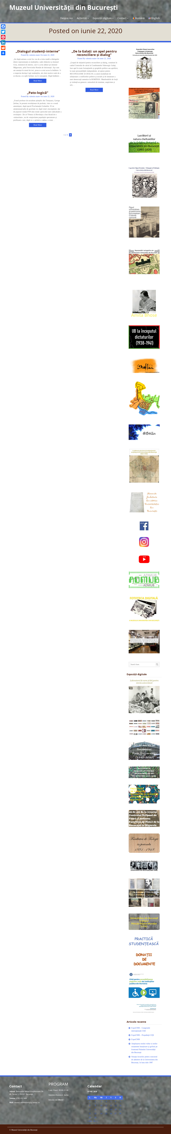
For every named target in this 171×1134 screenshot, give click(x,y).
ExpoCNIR (135, 1039)
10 (101, 1106)
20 (115, 1110)
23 (95, 1114)
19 (111, 1110)
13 (115, 1106)
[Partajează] (3, 53)
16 (95, 1110)
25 (106, 1114)
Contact (122, 18)
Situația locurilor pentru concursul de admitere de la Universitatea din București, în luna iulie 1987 (144, 1060)
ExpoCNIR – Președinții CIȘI (142, 1035)
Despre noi (66, 18)
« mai (90, 1121)
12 (111, 1106)
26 (111, 1114)
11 (106, 1106)
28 (120, 1114)
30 (95, 1118)
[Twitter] (3, 31)
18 (106, 1110)
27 (115, 1114)
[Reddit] (3, 47)
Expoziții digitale (102, 18)
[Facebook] (3, 26)
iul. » (95, 1121)
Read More (38, 81)
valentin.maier (34, 55)
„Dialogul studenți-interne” (38, 51)
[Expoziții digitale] (144, 696)
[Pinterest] (3, 37)
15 (90, 1110)
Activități (82, 18)
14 (120, 1106)
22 (90, 1114)
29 (90, 1118)
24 (101, 1114)
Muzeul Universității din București (63, 7)
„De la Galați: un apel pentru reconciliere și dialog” (94, 53)
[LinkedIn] (3, 42)
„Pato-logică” (37, 92)
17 (101, 1110)
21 (120, 1110)
